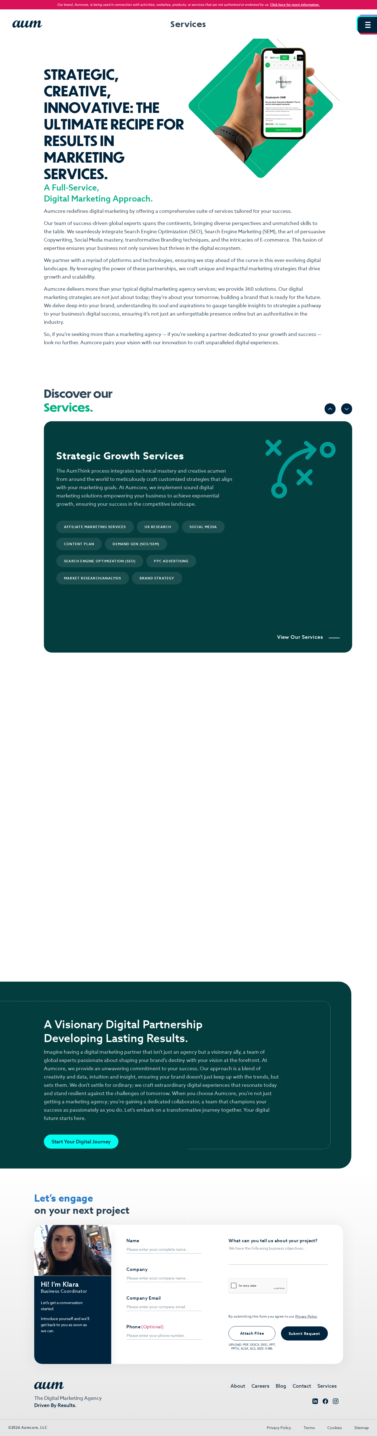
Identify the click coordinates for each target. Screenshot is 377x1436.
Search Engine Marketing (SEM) (240, 231)
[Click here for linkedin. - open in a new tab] (315, 1402)
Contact (302, 1386)
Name (132, 1241)
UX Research (158, 527)
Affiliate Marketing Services (95, 527)
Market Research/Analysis (92, 578)
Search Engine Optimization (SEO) (163, 231)
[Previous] (330, 408)
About (237, 1386)
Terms (309, 1427)
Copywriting (58, 240)
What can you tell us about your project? (273, 1241)
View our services (300, 637)
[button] (367, 25)
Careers (260, 1386)
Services (327, 1386)
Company (137, 1269)
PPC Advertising (171, 561)
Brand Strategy (157, 578)
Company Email (143, 1298)
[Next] (346, 408)
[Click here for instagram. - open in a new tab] (335, 1402)
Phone (133, 1327)
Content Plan (79, 544)
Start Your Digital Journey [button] (81, 1141)
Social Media (89, 240)
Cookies (334, 1427)
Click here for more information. (295, 4)
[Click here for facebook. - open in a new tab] (325, 1402)
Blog (281, 1386)
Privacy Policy (306, 1316)
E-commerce (274, 240)
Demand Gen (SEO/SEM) (136, 544)
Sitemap (361, 1427)
